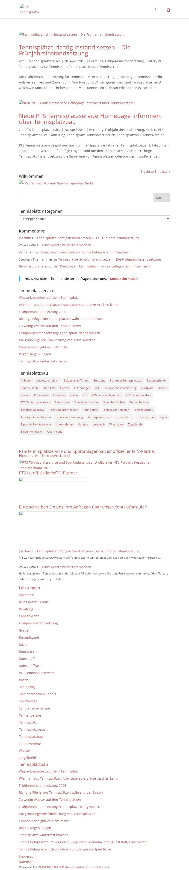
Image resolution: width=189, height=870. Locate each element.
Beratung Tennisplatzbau (126, 380)
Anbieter (26, 380)
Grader (24, 630)
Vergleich (99, 424)
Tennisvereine (110, 66)
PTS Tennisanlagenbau (106, 395)
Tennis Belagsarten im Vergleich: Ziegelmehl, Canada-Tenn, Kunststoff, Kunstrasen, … (85, 842)
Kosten (151, 61)
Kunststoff (27, 658)
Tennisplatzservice (100, 417)
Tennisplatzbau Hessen (36, 417)
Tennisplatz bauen (83, 66)
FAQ (97, 388)
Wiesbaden (116, 424)
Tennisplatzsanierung (69, 417)
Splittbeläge (28, 701)
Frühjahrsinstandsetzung (124, 61)
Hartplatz (147, 388)
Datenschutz (28, 861)
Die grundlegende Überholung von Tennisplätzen (57, 340)
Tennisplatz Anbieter (115, 410)
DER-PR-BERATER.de (53, 867)
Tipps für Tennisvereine (36, 424)
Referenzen (62, 402)
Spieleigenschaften (86, 402)
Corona (65, 388)
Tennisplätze (124, 417)
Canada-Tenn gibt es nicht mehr (44, 347)
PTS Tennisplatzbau (138, 395)
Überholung (54, 432)
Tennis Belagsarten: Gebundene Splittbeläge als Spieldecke (65, 849)
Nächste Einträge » (155, 171)
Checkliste (49, 388)
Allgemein (26, 595)
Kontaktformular (123, 278)
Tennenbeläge (139, 402)
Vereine (83, 424)
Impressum (27, 856)
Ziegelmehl (135, 424)
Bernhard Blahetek (33, 266)
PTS (85, 395)
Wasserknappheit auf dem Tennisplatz (49, 297)
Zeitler (24, 252)
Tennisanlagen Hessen (63, 410)
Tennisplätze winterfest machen (66, 245)
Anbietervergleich (47, 380)
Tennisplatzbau (129, 135)
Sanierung (57, 135)
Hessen (163, 388)
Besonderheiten (157, 380)
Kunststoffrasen (31, 665)
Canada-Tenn (29, 388)
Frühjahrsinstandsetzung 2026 (42, 312)
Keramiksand (29, 637)
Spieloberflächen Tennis (37, 694)
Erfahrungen (82, 388)
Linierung (59, 395)
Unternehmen (65, 424)
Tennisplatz (58, 66)
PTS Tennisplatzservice (43, 61)
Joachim (25, 238)
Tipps (163, 417)
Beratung (96, 61)
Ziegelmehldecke (32, 432)
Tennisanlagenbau (32, 410)
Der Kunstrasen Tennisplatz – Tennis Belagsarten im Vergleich (82, 252)
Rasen (23, 680)
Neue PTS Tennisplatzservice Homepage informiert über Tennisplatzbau (90, 119)
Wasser (24, 750)
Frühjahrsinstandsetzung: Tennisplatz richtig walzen (59, 333)
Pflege (74, 395)
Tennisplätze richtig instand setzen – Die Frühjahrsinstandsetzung (75, 50)
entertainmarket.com (92, 867)
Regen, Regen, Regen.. (36, 354)
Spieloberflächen (114, 402)
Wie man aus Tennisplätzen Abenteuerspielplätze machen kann (68, 304)
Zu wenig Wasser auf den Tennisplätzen (50, 326)
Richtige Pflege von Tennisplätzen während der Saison (61, 318)
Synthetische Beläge (34, 708)
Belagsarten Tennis (76, 380)
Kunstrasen (41, 395)
